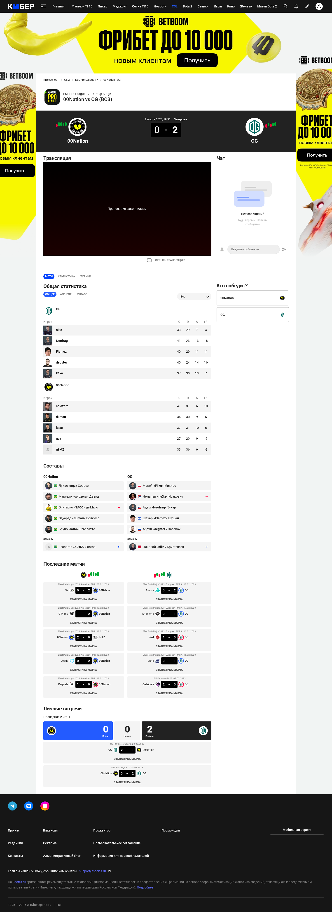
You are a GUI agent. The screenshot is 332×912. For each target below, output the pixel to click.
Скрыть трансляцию (170, 260)
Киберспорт (51, 79)
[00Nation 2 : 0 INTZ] (61, 124)
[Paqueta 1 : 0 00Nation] (57, 125)
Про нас (14, 830)
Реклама (50, 843)
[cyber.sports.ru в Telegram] (13, 806)
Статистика (66, 276)
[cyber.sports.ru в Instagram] (45, 806)
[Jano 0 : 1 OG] (268, 124)
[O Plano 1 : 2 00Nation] (63, 124)
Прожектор (101, 830)
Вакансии (50, 830)
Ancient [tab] (65, 294)
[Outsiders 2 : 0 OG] (266, 126)
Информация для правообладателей (121, 856)
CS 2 (67, 79)
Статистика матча (83, 599)
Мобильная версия (297, 830)
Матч (49, 276)
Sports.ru (19, 882)
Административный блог (62, 856)
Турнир (85, 276)
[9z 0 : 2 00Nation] (66, 124)
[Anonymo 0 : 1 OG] (273, 124)
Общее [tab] (50, 294)
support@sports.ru (92, 871)
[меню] (43, 6)
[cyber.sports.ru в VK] (29, 806)
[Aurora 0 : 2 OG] (275, 124)
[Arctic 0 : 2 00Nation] (59, 124)
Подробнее (145, 887)
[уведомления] (296, 6)
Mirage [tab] (82, 294)
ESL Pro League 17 (86, 79)
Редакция (15, 843)
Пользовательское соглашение (117, 843)
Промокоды (170, 830)
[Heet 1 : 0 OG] (271, 125)
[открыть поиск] (286, 6)
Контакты (15, 856)
